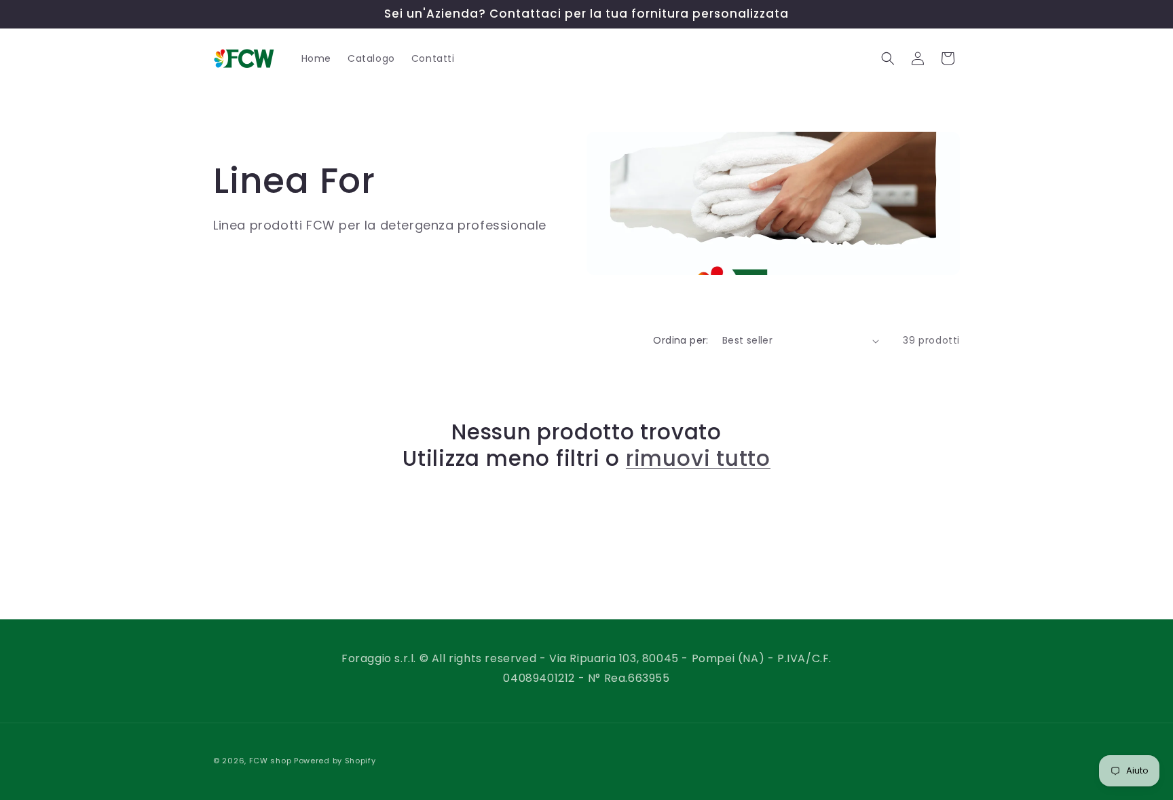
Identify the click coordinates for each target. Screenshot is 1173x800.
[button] (888, 58)
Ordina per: (680, 340)
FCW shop (270, 760)
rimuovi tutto (698, 458)
